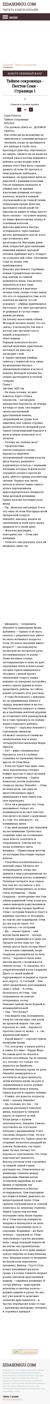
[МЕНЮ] (5, 17)
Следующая (29, 1351)
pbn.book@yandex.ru (12, 1399)
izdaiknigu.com (20, 6)
